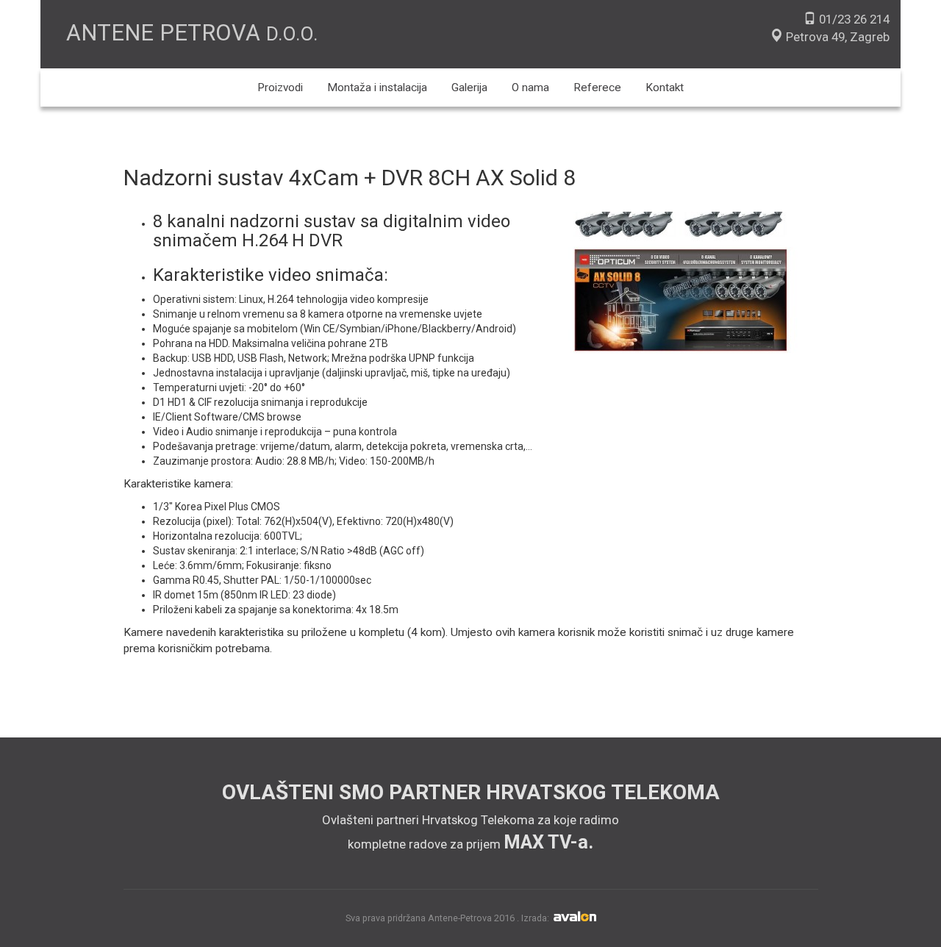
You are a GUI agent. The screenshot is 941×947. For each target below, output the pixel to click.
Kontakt (664, 87)
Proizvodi (280, 87)
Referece (597, 87)
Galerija (469, 87)
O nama (530, 87)
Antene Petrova (192, 32)
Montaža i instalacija (377, 87)
